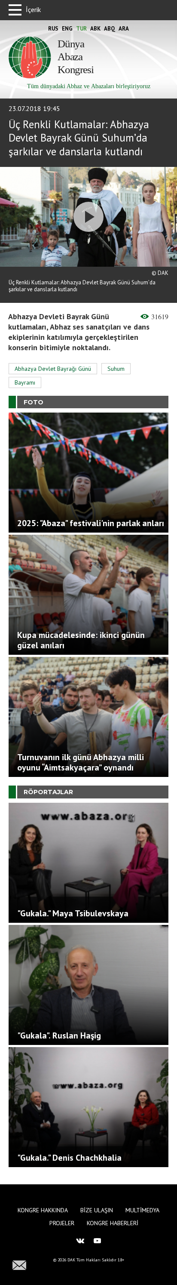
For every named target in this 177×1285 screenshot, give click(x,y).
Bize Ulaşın (96, 1210)
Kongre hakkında (43, 1210)
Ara (124, 28)
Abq (109, 28)
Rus (53, 28)
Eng (67, 28)
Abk (95, 28)
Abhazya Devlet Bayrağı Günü (53, 369)
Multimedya (142, 1210)
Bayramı (25, 382)
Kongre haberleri (112, 1223)
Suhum (116, 369)
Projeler (61, 1223)
